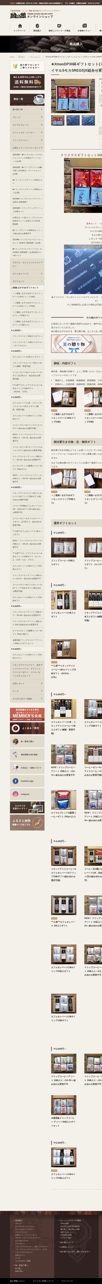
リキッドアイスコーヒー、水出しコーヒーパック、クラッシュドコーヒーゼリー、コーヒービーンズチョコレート (27, 670)
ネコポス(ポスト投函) (22, 699)
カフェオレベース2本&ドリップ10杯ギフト (27, 599)
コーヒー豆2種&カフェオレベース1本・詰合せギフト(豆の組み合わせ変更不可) (27, 509)
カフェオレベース (21, 274)
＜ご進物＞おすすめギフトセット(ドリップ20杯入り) (27, 313)
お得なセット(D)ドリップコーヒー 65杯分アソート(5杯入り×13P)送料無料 (27, 220)
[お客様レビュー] (84, 27)
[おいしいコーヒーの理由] (59, 27)
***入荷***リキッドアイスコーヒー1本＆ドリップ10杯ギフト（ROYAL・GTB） (27, 388)
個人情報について (17, 1281)
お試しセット (19, 683)
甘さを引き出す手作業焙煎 (70, 1226)
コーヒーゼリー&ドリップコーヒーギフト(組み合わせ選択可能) (27, 426)
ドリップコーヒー (21, 140)
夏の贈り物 (18, 109)
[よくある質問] (27, 728)
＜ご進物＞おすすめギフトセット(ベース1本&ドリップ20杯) (27, 304)
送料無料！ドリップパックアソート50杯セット (27, 209)
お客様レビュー (66, 1247)
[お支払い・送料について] (27, 768)
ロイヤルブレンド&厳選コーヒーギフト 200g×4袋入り (27, 632)
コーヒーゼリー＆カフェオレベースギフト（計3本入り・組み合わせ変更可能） (27, 521)
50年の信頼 (64, 1223)
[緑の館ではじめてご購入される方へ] (27, 66)
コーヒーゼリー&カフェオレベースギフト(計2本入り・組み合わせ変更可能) (27, 375)
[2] (73, 125)
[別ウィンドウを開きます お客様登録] (27, 714)
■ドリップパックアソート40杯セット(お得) (27, 191)
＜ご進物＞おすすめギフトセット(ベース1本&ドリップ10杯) (27, 295)
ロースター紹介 (66, 1238)
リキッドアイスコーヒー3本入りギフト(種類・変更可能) (27, 364)
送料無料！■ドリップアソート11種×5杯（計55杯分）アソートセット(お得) (27, 170)
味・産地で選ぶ (21, 1265)
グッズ (16, 691)
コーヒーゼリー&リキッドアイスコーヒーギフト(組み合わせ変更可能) (27, 448)
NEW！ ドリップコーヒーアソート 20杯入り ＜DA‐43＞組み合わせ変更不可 (27, 544)
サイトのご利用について (43, 1281)
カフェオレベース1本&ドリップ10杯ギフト (27, 417)
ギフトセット (35, 57)
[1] (57, 125)
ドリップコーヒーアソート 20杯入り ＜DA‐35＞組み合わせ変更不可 (27, 458)
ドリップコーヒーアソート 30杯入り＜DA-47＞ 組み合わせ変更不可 (27, 577)
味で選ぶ (18, 1268)
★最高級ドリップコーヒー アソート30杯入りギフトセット (27, 641)
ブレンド (17, 117)
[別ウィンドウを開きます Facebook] (27, 781)
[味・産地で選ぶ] (27, 741)
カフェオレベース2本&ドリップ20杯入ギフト (27, 656)
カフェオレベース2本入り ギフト (26, 357)
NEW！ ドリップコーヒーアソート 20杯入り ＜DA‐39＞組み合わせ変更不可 (27, 478)
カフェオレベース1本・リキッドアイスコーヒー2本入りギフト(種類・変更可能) (27, 406)
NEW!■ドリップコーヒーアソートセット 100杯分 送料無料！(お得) (27, 241)
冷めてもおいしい (66, 1232)
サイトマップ (67, 1281)
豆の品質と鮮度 (66, 1235)
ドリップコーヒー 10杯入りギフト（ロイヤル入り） (27, 344)
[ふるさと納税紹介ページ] (27, 821)
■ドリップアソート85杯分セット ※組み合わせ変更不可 (26, 232)
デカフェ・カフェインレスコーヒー (27, 264)
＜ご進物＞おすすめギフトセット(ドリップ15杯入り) (27, 323)
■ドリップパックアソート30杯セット (27, 181)
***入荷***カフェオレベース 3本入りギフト (27, 533)
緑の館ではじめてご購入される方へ (75, 1251)
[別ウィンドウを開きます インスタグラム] (27, 794)
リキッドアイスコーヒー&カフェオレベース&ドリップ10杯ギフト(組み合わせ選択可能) (27, 496)
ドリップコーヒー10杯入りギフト (27, 336)
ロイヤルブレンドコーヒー (24, 1226)
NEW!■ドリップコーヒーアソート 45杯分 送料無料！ (27, 200)
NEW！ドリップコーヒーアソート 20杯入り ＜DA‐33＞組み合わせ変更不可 (27, 437)
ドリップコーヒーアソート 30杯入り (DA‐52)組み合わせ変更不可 (27, 623)
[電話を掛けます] (36, 3)
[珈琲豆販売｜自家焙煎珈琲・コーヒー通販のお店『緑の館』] (35, 18)
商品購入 (21, 57)
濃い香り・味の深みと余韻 (70, 1229)
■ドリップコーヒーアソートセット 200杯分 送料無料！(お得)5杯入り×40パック (27, 252)
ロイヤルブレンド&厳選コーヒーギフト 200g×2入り (27, 467)
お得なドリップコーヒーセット (27, 148)
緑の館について (66, 1242)
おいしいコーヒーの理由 (70, 1220)
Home (12, 57)
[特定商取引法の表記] (27, 755)
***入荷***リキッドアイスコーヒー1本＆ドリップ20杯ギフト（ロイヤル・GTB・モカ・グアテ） (27, 556)
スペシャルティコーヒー (24, 132)
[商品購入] (37, 27)
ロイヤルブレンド (21, 125)
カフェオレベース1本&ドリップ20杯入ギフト (27, 567)
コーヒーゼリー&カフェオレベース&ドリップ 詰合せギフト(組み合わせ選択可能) (27, 588)
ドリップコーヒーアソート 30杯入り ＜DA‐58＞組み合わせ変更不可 (27, 613)
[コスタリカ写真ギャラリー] (27, 807)
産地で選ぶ (19, 1271)
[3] (88, 125)
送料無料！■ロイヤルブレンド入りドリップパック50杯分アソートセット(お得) (27, 158)
